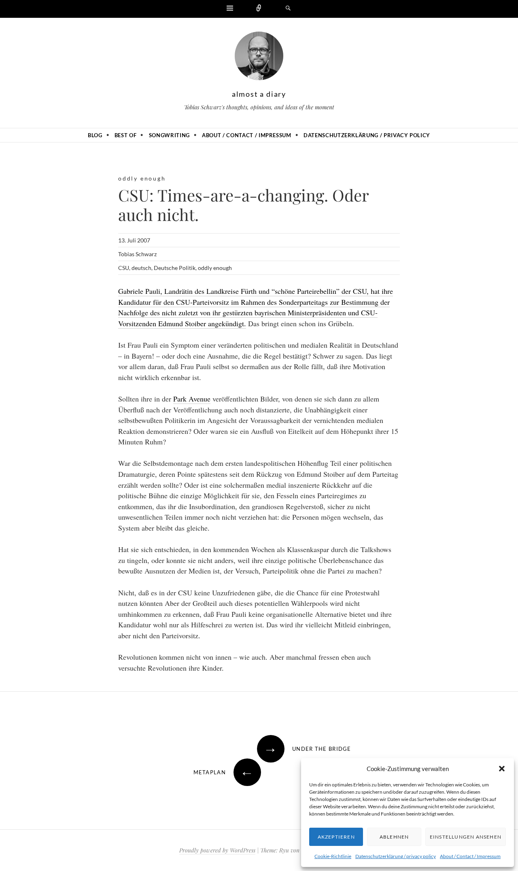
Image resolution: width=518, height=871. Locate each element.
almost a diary (259, 93)
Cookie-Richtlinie (332, 856)
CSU (123, 267)
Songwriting (169, 135)
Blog (95, 135)
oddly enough (142, 178)
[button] (502, 769)
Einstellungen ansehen (465, 837)
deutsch (141, 267)
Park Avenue (191, 399)
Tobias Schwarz (137, 254)
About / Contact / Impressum (470, 856)
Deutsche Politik (174, 267)
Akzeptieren (336, 837)
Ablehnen (394, 837)
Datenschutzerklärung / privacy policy (395, 856)
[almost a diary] (259, 58)
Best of (126, 135)
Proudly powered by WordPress (217, 850)
